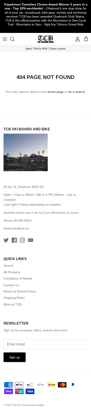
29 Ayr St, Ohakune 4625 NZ (24, 186)
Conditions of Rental (18, 278)
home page (56, 91)
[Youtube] (30, 240)
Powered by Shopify (33, 405)
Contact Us (11, 285)
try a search (76, 91)
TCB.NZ (16, 405)
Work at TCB (12, 304)
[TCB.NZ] (45, 39)
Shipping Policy (14, 298)
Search (8, 265)
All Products (12, 272)
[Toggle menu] (5, 39)
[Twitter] (6, 240)
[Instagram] (22, 240)
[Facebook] (14, 240)
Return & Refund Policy (20, 291)
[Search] (14, 39)
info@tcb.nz (20, 228)
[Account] (76, 39)
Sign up (14, 357)
